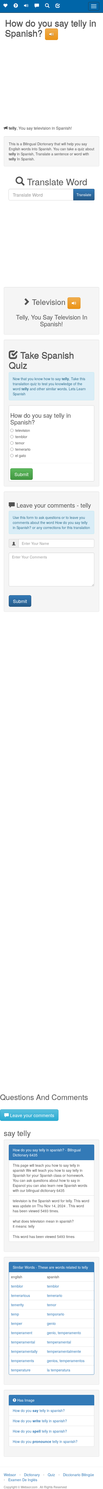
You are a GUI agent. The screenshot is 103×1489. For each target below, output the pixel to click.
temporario (55, 1314)
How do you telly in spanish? (39, 1410)
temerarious (20, 1295)
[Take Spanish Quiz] (57, 6)
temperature (20, 1369)
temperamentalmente (64, 1351)
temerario (22, 449)
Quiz (51, 1474)
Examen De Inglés (22, 1479)
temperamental (23, 1341)
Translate (83, 194)
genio (51, 1323)
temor (19, 442)
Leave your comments (31, 1115)
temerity (17, 1304)
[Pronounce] (26, 6)
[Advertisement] (51, 81)
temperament (21, 1332)
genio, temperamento (64, 1332)
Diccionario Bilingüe (78, 1474)
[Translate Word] (47, 6)
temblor (21, 436)
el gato (20, 455)
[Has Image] (15, 6)
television (22, 430)
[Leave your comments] (37, 6)
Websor (10, 1474)
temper (16, 1323)
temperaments (22, 1360)
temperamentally (24, 1351)
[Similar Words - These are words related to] (5, 6)
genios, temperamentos (65, 1360)
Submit (21, 474)
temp (15, 1314)
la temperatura (58, 1369)
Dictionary (32, 1474)
